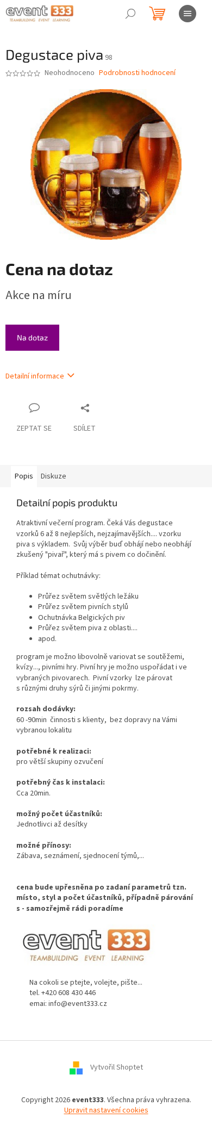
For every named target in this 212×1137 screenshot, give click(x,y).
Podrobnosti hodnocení (137, 73)
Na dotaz (32, 337)
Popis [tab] (24, 476)
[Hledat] (130, 13)
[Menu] (187, 13)
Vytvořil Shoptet (116, 1068)
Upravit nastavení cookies (106, 1110)
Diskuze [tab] (53, 476)
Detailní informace (34, 376)
